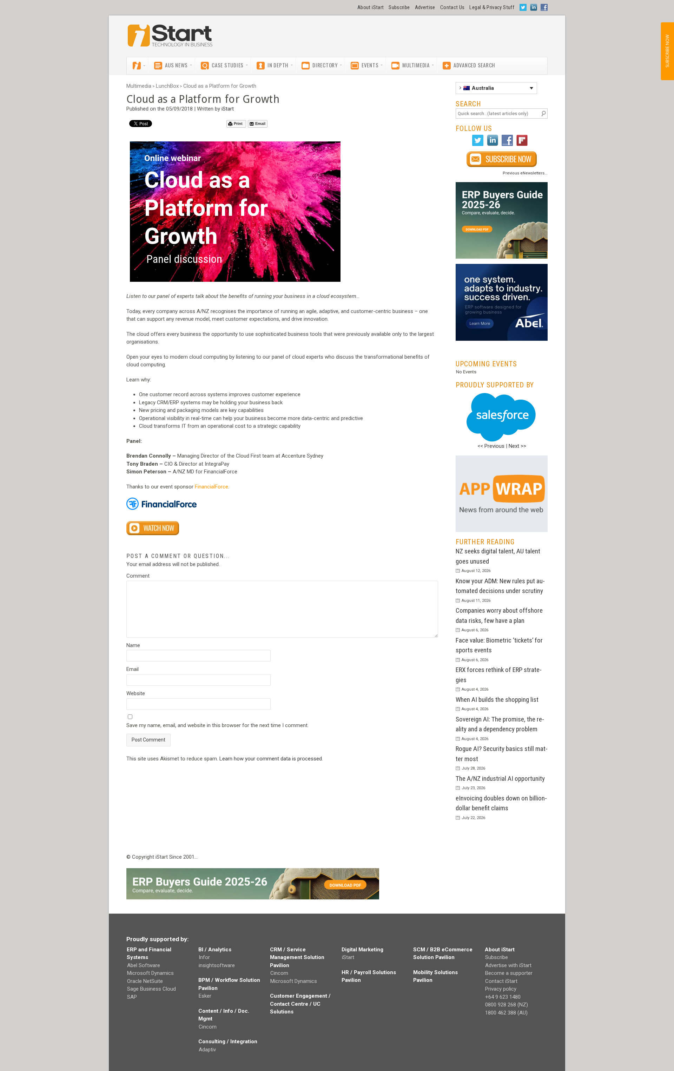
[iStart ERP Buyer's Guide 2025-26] (502, 220)
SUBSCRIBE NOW (667, 51)
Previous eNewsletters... (525, 173)
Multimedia (138, 86)
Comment (138, 576)
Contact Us (452, 7)
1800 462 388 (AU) (506, 1013)
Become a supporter (509, 973)
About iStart (370, 7)
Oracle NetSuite (145, 981)
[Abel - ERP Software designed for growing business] (502, 268)
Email (260, 123)
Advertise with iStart (508, 965)
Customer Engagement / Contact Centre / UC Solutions (300, 1004)
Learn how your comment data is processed (270, 759)
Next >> (517, 446)
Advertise (425, 7)
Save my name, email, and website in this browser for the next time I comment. (217, 725)
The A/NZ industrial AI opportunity (500, 778)
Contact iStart (501, 981)
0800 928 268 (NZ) (506, 1005)
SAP (132, 997)
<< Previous (490, 446)
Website (135, 693)
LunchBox (167, 86)
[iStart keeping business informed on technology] (170, 39)
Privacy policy (500, 989)
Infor (204, 957)
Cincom (208, 1027)
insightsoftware (217, 965)
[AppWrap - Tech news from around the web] (502, 493)
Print (238, 123)
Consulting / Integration (227, 1041)
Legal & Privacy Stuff (491, 7)
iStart (228, 109)
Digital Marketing (362, 949)
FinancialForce (211, 487)
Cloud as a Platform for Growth (219, 86)
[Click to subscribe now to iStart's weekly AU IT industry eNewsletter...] (502, 159)
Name (133, 645)
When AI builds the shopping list (497, 700)
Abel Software (143, 965)
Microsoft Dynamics (150, 973)
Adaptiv (207, 1049)
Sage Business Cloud (151, 989)
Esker (205, 996)
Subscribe (399, 7)
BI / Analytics (214, 949)
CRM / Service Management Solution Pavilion (297, 957)
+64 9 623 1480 (503, 997)
